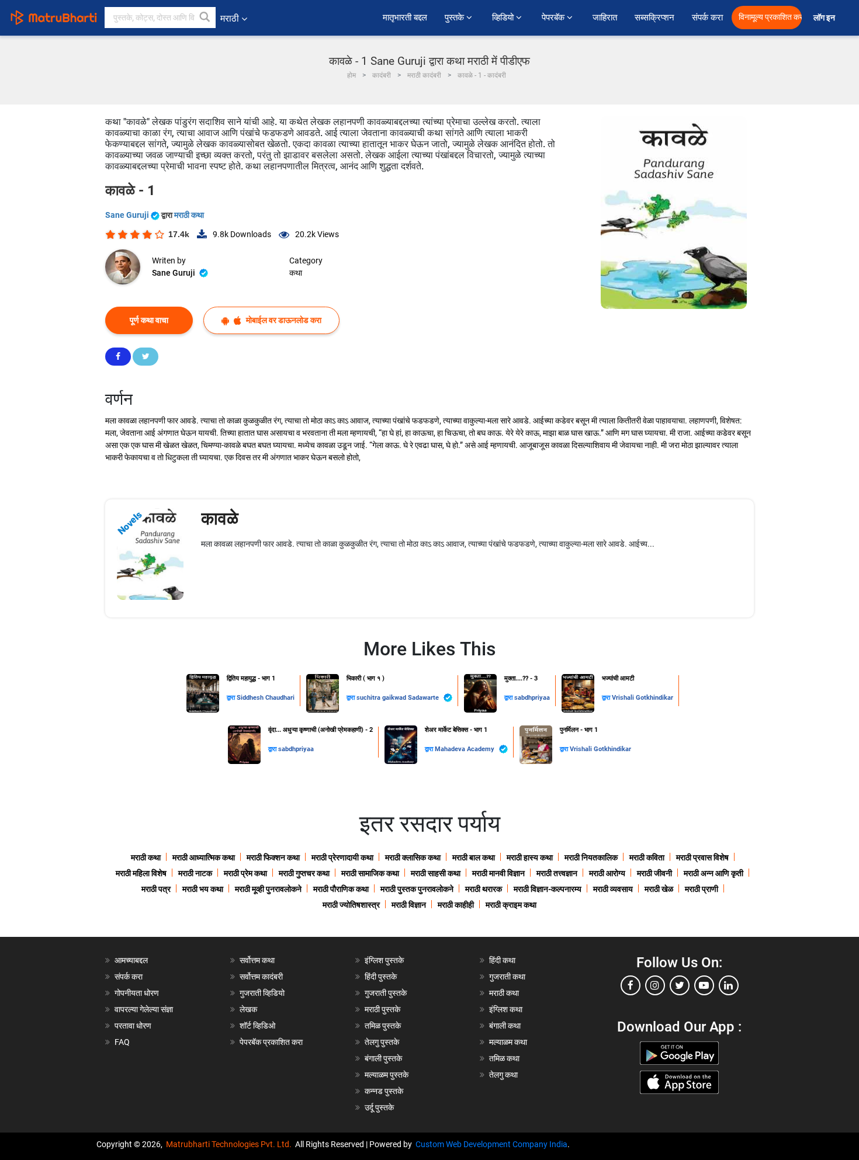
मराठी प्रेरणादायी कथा (342, 857)
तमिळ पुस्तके (383, 1025)
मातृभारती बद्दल (405, 17)
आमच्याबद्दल (131, 960)
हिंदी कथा (502, 960)
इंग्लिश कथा (505, 1009)
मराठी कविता (646, 857)
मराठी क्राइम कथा (511, 904)
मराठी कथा (189, 215)
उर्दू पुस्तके (379, 1107)
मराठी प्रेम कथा (245, 873)
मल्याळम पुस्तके (386, 1074)
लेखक (248, 1009)
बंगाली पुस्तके (383, 1058)
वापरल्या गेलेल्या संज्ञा (144, 1009)
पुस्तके (455, 17)
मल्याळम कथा (508, 1042)
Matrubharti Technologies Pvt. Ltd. (230, 1144)
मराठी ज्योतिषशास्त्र (351, 904)
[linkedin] (729, 985)
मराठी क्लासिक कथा (413, 857)
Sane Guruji (128, 215)
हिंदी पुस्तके (381, 976)
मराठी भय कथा (202, 889)
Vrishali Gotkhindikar (642, 697)
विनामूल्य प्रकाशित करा (770, 17)
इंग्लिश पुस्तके (384, 960)
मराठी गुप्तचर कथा (304, 873)
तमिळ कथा (504, 1058)
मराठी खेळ (659, 889)
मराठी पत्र (156, 889)
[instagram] (655, 985)
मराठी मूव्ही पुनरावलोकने (268, 889)
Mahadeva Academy (465, 749)
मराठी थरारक (483, 889)
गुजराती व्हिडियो (262, 993)
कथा (295, 272)
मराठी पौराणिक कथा (341, 889)
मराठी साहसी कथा (435, 873)
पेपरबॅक (554, 17)
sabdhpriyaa (532, 697)
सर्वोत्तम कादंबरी (261, 976)
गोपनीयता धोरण (137, 993)
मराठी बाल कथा (473, 857)
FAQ (122, 1042)
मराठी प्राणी (701, 889)
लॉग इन (826, 18)
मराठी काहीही (456, 904)
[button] (205, 17)
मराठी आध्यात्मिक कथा (203, 857)
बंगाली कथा (505, 1025)
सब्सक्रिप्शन (654, 17)
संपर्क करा (707, 17)
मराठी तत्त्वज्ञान (556, 873)
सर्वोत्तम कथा (257, 960)
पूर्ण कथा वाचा (149, 320)
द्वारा (232, 697)
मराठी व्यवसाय (613, 889)
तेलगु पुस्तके (382, 1042)
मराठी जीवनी (654, 873)
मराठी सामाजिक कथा (370, 873)
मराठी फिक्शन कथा (273, 857)
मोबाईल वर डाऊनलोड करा (282, 320)
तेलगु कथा (503, 1074)
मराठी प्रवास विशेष (702, 857)
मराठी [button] (229, 18)
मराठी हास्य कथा (530, 857)
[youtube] (704, 985)
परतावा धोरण (134, 1025)
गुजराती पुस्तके (386, 993)
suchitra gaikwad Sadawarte (398, 697)
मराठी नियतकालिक (591, 857)
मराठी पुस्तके (382, 1009)
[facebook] (630, 985)
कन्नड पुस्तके (384, 1091)
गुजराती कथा (507, 976)
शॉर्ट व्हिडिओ (257, 1025)
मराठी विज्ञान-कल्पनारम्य (547, 889)
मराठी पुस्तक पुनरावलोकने (416, 889)
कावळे (219, 518)
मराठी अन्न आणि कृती (713, 873)
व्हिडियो (504, 17)
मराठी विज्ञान (409, 904)
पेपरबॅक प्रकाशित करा (271, 1042)
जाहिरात (605, 17)
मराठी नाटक (195, 873)
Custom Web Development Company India (491, 1144)
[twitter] (680, 985)
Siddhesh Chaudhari (266, 697)
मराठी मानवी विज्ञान (498, 873)
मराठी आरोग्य (607, 873)
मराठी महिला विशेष (141, 873)
